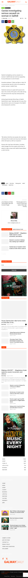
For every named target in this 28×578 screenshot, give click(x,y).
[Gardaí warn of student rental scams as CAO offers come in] (5, 248)
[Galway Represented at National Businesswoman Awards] (5, 334)
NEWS (6, 5)
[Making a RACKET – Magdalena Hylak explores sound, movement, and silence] (5, 234)
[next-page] (5, 254)
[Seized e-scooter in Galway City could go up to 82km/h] (5, 241)
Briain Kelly (5, 18)
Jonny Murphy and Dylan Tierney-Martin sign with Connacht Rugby (7, 203)
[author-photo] (14, 218)
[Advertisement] (14, 60)
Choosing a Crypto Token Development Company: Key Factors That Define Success (17, 341)
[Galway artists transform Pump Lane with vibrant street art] (5, 408)
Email (2, 265)
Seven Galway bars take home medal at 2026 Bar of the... (13, 321)
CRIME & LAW (12, 5)
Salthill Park (11, 185)
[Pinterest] (9, 21)
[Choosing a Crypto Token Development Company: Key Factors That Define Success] (5, 341)
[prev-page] (2, 254)
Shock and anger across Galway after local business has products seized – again (18, 527)
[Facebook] (2, 21)
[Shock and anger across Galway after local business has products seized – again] (5, 527)
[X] (6, 21)
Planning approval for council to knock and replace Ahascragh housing (22, 204)
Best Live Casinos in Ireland (16, 518)
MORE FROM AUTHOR (18, 229)
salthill (23, 183)
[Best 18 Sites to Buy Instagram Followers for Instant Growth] (5, 513)
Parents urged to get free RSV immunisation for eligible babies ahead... (17, 400)
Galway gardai (18, 183)
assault (7, 183)
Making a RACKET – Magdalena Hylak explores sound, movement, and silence (17, 234)
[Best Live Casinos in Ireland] (5, 520)
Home (2, 5)
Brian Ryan (12, 183)
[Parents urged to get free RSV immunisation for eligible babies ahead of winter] (5, 400)
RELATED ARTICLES (6, 229)
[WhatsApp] (12, 21)
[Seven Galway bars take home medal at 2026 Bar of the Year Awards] (14, 310)
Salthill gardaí (4, 185)
